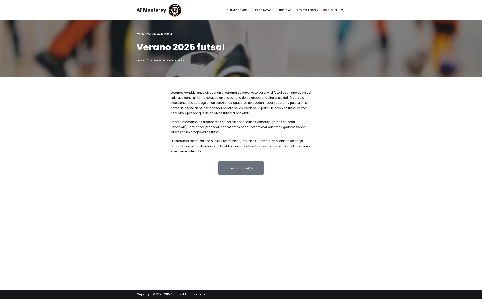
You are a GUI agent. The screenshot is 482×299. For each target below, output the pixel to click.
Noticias (285, 10)
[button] (249, 10)
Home (140, 34)
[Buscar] (342, 10)
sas (143, 60)
